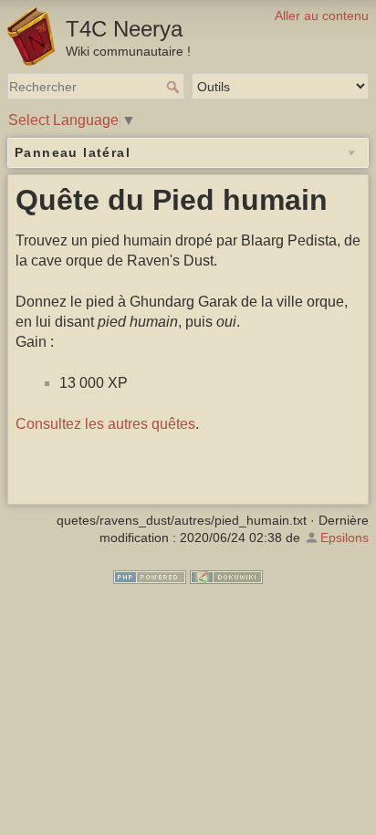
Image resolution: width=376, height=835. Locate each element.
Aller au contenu (322, 15)
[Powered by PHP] (149, 576)
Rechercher (174, 86)
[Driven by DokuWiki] (226, 576)
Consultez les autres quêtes (105, 424)
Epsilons (344, 537)
